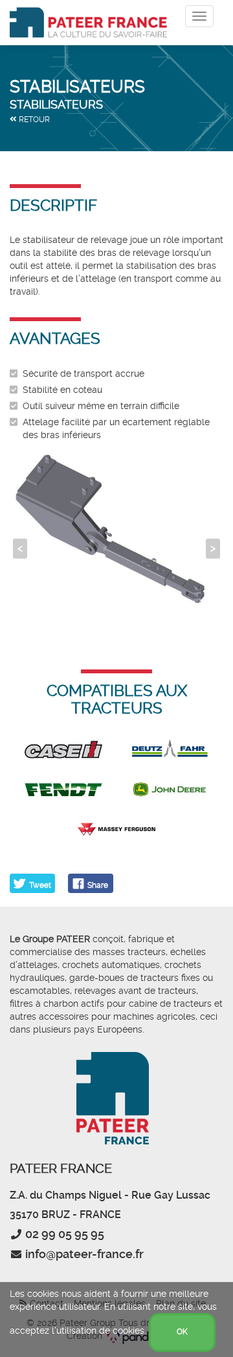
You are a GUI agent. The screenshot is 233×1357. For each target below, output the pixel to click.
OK (182, 1331)
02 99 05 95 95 (64, 1234)
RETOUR (33, 119)
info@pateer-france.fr (84, 1254)
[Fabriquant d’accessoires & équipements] (88, 22)
